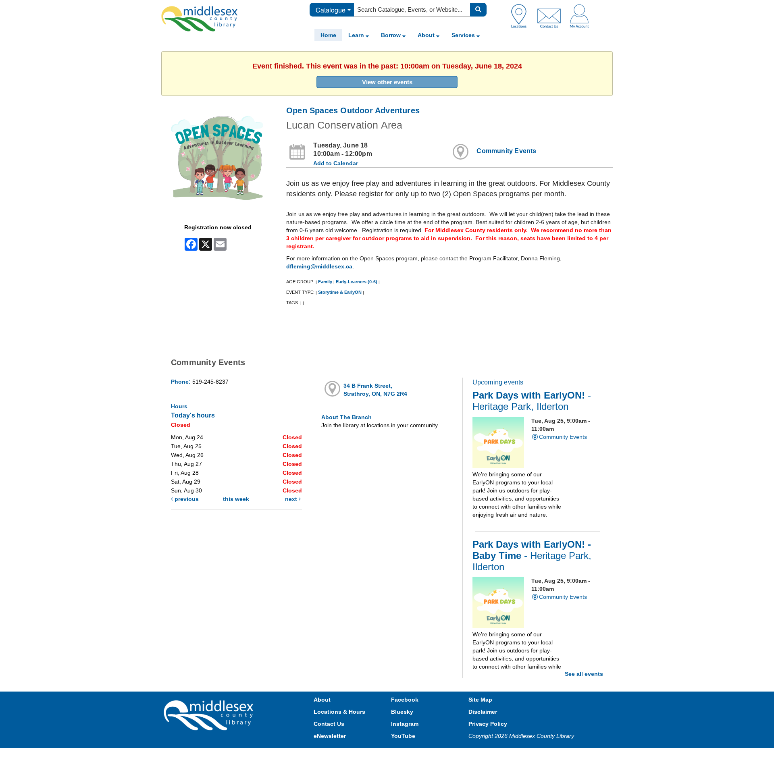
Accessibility (404, 756)
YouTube (403, 736)
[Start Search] (478, 10)
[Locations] (522, 15)
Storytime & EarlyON (340, 292)
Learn (357, 35)
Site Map (480, 699)
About (427, 35)
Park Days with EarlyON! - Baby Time (531, 555)
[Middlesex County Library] (209, 715)
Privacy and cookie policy (351, 756)
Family (325, 281)
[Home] (199, 18)
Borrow (391, 35)
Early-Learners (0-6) (356, 281)
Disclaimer (482, 711)
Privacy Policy (487, 724)
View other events (387, 82)
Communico (439, 756)
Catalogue (330, 10)
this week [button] (236, 499)
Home (328, 35)
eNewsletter (330, 736)
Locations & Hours (339, 711)
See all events (584, 674)
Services (464, 35)
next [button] (292, 499)
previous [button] (186, 499)
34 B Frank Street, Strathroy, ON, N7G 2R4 (375, 389)
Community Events (506, 150)
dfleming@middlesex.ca (319, 266)
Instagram (404, 724)
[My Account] (579, 15)
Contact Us (329, 724)
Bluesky (402, 711)
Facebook (404, 699)
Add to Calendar (335, 163)
